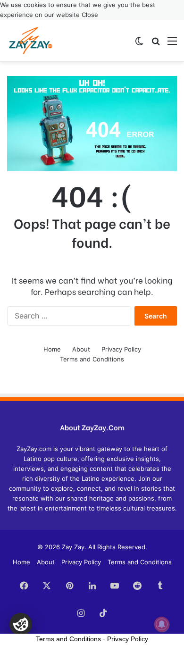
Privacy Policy (121, 349)
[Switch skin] (139, 44)
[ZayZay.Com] (30, 40)
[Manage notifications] (161, 624)
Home (52, 349)
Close (90, 14)
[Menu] (172, 44)
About (81, 349)
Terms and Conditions (92, 359)
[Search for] (155, 44)
